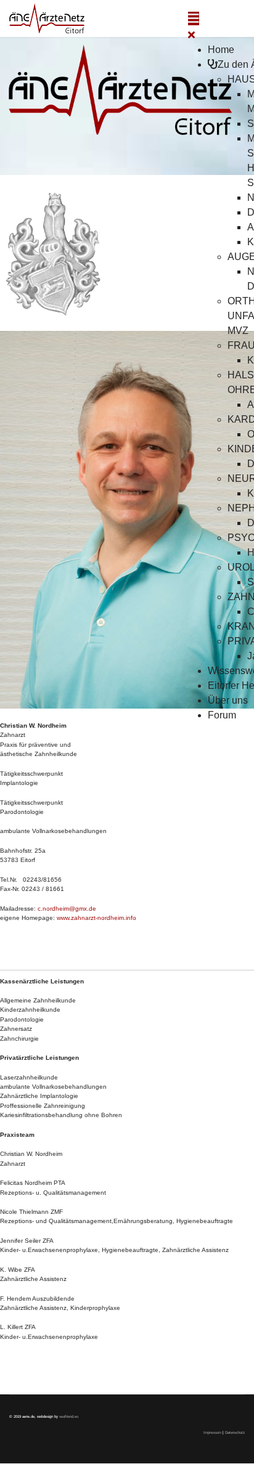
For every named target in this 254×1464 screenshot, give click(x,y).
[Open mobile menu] (193, 18)
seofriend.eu (68, 1416)
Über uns (228, 700)
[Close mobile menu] (191, 35)
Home (221, 49)
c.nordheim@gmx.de (67, 908)
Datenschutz (235, 1432)
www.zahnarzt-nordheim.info (96, 917)
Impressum (213, 1432)
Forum (222, 715)
